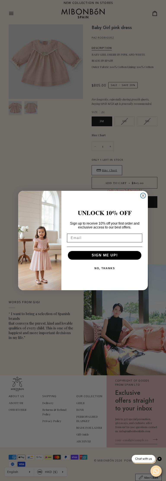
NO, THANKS (104, 268)
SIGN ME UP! (105, 255)
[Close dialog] (143, 195)
